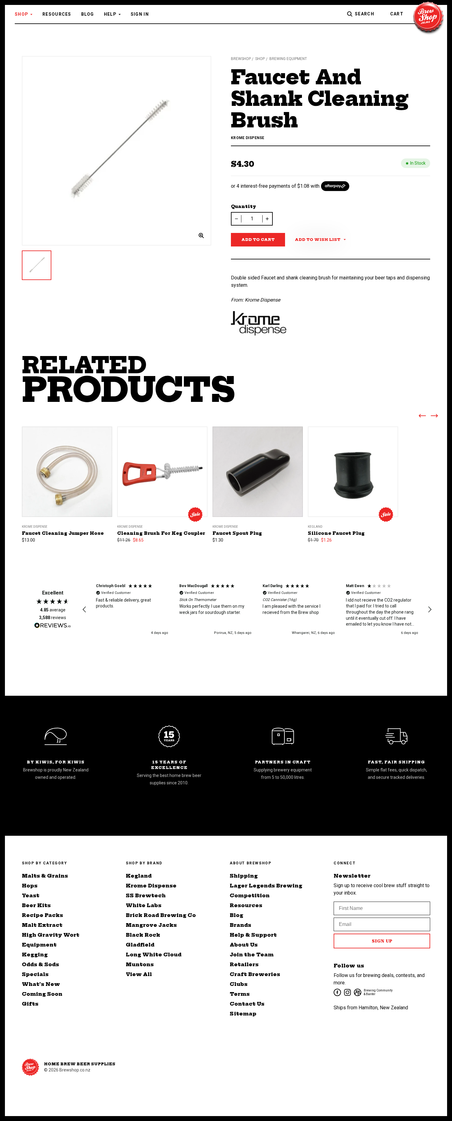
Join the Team (252, 954)
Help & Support (253, 935)
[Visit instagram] (347, 992)
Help (110, 14)
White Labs (143, 905)
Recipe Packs (42, 915)
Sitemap (243, 1014)
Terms (240, 994)
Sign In (140, 14)
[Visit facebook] (337, 992)
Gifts (30, 1004)
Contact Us (247, 1004)
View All (139, 974)
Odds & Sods (40, 964)
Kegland (139, 876)
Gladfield (140, 945)
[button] (84, 609)
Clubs (239, 984)
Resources (56, 14)
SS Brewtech (146, 895)
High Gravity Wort (50, 935)
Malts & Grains (45, 876)
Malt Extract (42, 925)
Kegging (35, 954)
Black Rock (143, 935)
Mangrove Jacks (151, 925)
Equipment (39, 945)
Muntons (140, 964)
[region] (257, 609)
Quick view (67, 464)
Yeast (30, 895)
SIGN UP (382, 941)
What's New (41, 984)
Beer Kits (36, 905)
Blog (87, 14)
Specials (35, 974)
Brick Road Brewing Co (161, 915)
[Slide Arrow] (422, 417)
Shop (21, 14)
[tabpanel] (116, 151)
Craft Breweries (255, 974)
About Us (244, 945)
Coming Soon (42, 994)
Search (364, 13)
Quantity (243, 206)
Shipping (244, 876)
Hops (30, 886)
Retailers (244, 964)
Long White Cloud (153, 954)
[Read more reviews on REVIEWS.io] (52, 626)
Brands (240, 925)
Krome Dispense (151, 886)
